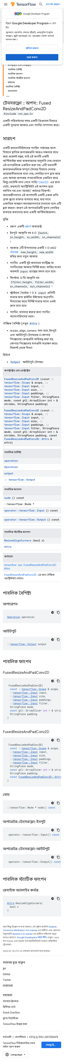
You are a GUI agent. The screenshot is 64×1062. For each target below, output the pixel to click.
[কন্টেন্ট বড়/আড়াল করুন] (8, 95)
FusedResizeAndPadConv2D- (20, 574)
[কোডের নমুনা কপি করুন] (58, 612)
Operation (11, 467)
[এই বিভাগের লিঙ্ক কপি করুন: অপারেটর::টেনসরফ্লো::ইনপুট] (49, 822)
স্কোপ (28, 226)
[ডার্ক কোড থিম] (52, 612)
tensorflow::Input (17, 386)
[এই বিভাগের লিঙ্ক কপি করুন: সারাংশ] (18, 139)
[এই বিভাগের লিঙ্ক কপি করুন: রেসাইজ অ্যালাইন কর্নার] (42, 890)
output (8, 473)
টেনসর (14, 252)
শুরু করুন (32, 57)
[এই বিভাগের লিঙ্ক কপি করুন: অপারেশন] (22, 604)
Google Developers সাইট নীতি (32, 937)
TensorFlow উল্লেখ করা (15, 1024)
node (7, 498)
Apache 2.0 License (22, 933)
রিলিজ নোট (9, 1006)
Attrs (33, 323)
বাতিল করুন (32, 48)
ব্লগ (4, 968)
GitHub (6, 974)
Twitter (7, 980)
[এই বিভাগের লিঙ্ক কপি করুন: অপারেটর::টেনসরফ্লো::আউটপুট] (54, 849)
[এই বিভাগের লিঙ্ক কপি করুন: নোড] (14, 795)
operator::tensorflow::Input (24, 510)
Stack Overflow (11, 1012)
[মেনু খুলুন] (5, 4)
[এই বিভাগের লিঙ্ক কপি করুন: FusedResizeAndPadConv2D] (53, 673)
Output (15, 362)
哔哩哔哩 (8, 985)
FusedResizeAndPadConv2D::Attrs (26, 439)
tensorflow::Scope (17, 382)
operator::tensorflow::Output (25, 519)
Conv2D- (44, 182)
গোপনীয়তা (20, 1037)
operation (11, 460)
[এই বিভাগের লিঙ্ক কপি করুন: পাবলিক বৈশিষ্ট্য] (35, 593)
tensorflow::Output (22, 479)
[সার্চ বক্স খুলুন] (41, 4)
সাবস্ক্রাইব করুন (53, 1044)
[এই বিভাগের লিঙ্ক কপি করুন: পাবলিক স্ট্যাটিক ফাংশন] (50, 880)
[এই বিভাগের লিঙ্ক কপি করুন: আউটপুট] (20, 631)
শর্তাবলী (7, 1037)
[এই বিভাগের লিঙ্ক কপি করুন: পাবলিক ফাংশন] (35, 662)
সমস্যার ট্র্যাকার (10, 1001)
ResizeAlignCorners (17, 540)
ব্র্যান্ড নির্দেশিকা (10, 1018)
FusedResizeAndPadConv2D (21, 379)
